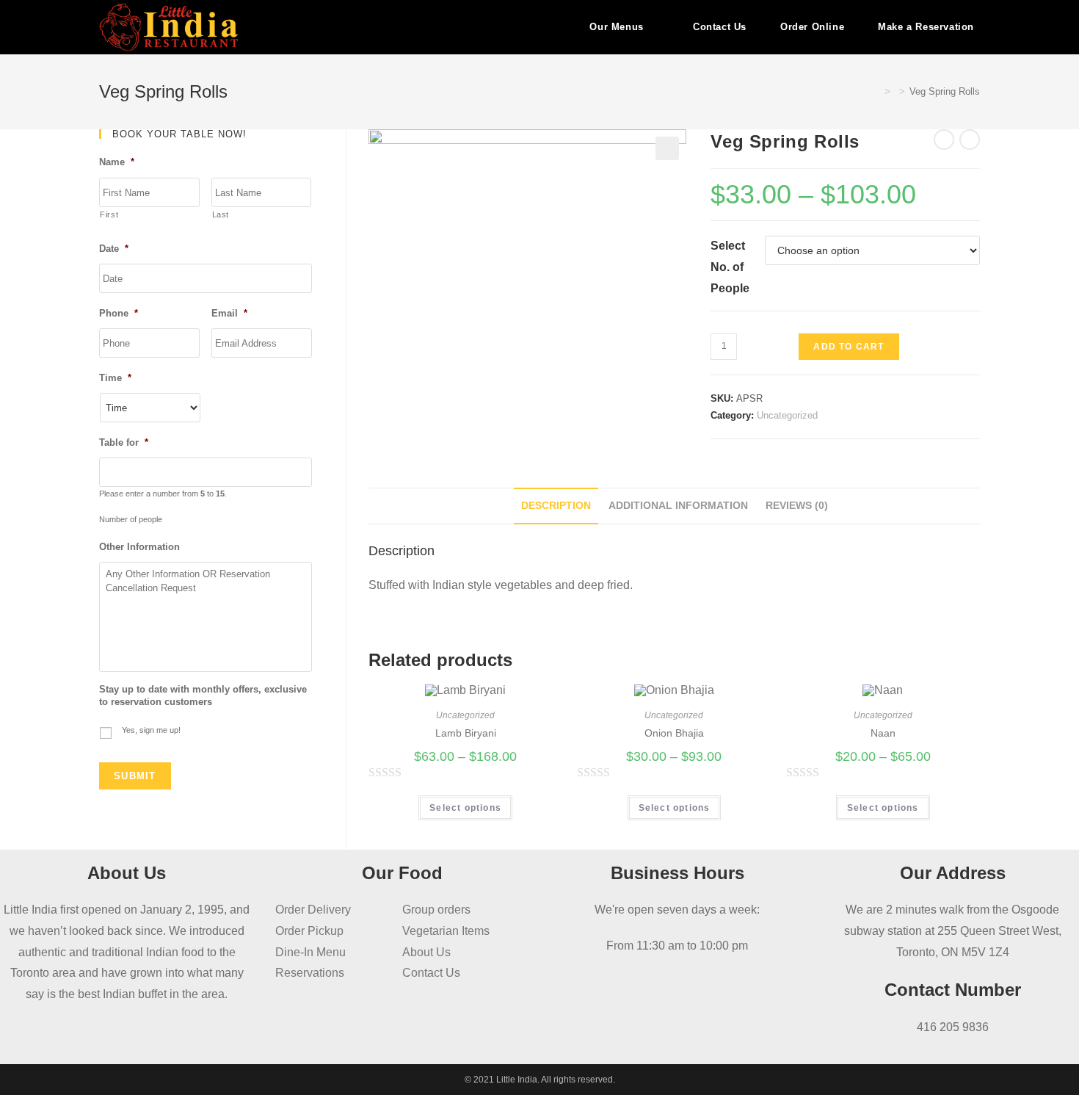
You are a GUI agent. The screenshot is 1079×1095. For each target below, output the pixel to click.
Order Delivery (313, 909)
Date (113, 248)
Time (115, 377)
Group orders (436, 909)
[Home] (876, 91)
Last (221, 214)
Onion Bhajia (674, 733)
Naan (883, 733)
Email (229, 313)
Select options (465, 808)
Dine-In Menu (310, 952)
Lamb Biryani (465, 733)
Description (556, 505)
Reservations (309, 972)
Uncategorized (787, 415)
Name (116, 161)
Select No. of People (730, 266)
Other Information (139, 546)
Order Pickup (309, 931)
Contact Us (431, 972)
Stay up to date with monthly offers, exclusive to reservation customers (203, 695)
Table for (123, 442)
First (109, 214)
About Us (426, 952)
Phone (118, 313)
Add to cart (848, 346)
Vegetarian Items (446, 931)
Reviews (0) (797, 505)
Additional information (678, 505)
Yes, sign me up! (151, 730)
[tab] (556, 506)
